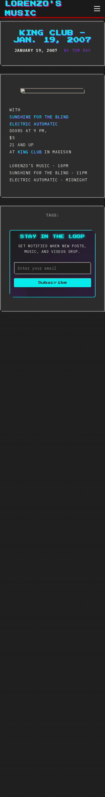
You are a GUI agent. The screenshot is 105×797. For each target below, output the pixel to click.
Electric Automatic (34, 123)
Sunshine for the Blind (39, 116)
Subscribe (52, 282)
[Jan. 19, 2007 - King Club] (52, 90)
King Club (30, 151)
